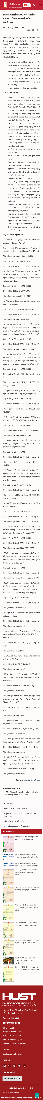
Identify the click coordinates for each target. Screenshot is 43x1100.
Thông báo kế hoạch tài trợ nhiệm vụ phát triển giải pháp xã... (20, 857)
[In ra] (33, 30)
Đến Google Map (10, 1078)
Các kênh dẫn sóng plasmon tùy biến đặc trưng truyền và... (26, 924)
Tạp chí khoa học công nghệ (17, 826)
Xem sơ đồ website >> (11, 1092)
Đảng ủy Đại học (9, 1028)
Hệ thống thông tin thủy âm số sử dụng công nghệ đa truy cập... (27, 890)
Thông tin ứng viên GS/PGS (15, 809)
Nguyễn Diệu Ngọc (32, 780)
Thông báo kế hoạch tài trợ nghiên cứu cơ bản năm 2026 (26, 865)
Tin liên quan (8, 832)
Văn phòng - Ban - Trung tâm (14, 1043)
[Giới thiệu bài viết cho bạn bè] (28, 30)
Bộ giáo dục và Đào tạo (12, 1054)
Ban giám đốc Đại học (12, 1031)
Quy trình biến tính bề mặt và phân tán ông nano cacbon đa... (27, 968)
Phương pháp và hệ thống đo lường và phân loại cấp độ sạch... (26, 872)
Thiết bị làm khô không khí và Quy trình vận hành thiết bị (26, 838)
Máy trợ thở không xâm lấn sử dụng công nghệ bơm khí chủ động (26, 907)
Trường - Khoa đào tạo (12, 1035)
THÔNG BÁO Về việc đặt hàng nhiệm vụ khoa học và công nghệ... (26, 960)
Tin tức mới (8, 804)
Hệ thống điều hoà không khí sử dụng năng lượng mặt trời (27, 942)
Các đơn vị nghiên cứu (14, 821)
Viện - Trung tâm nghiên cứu (14, 1039)
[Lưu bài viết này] (38, 30)
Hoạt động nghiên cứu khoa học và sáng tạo (20, 815)
